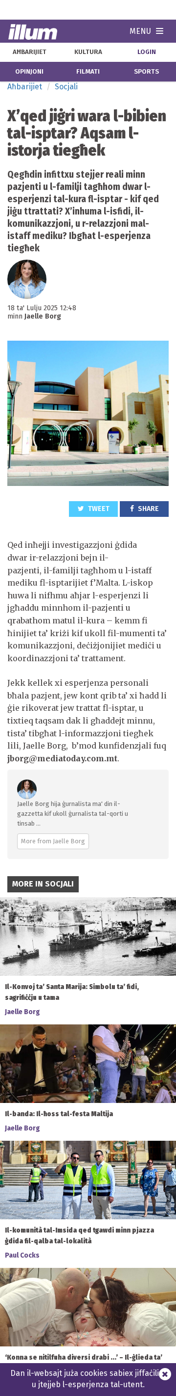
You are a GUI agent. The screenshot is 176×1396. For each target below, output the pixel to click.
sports (146, 72)
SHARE (147, 509)
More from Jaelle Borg (53, 841)
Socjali (66, 86)
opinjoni (29, 72)
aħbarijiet (29, 52)
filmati (88, 72)
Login (146, 52)
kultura (88, 52)
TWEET (98, 509)
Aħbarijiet (24, 86)
